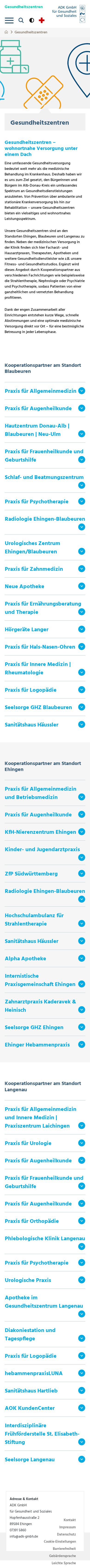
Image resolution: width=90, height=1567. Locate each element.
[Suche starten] (21, 20)
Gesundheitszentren (31, 32)
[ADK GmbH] (68, 14)
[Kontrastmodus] (32, 20)
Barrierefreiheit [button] (64, 1549)
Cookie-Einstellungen (60, 1542)
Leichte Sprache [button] (64, 1563)
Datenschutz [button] (66, 1534)
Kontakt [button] (70, 1520)
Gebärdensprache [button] (62, 1556)
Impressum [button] (67, 1527)
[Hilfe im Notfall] (42, 20)
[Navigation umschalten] (9, 20)
